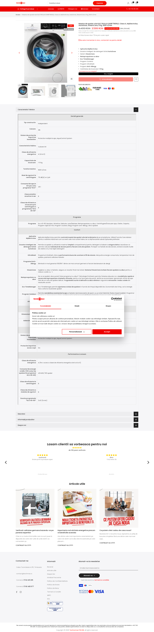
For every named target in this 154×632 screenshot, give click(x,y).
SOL (48, 599)
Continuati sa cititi (23, 545)
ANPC (49, 595)
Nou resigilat (108, 74)
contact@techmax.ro (24, 574)
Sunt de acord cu (95, 580)
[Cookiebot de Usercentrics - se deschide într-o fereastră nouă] (113, 299)
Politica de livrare (53, 585)
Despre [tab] (108, 306)
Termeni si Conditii (54, 592)
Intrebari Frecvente (54, 577)
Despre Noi (51, 574)
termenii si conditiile (101, 580)
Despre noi (73, 9)
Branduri (85, 9)
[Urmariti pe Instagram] (21, 592)
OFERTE (61, 9)
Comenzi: (24, 580)
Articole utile (51, 570)
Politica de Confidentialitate (57, 581)
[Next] (72, 53)
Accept (107, 332)
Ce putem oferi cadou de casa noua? (115, 530)
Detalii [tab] (77, 306)
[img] (77, 447)
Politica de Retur (53, 588)
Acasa (51, 9)
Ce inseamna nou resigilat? (88, 71)
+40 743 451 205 (133, 9)
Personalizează (75, 332)
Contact (96, 9)
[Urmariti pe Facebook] (17, 592)
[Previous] (19, 53)
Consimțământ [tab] (45, 306)
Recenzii (50, 567)
